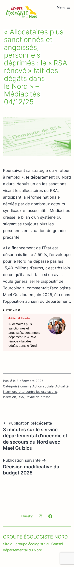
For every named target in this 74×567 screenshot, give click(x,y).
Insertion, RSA (13, 397)
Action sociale (42, 386)
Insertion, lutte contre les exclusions (30, 392)
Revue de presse (38, 397)
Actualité (61, 386)
